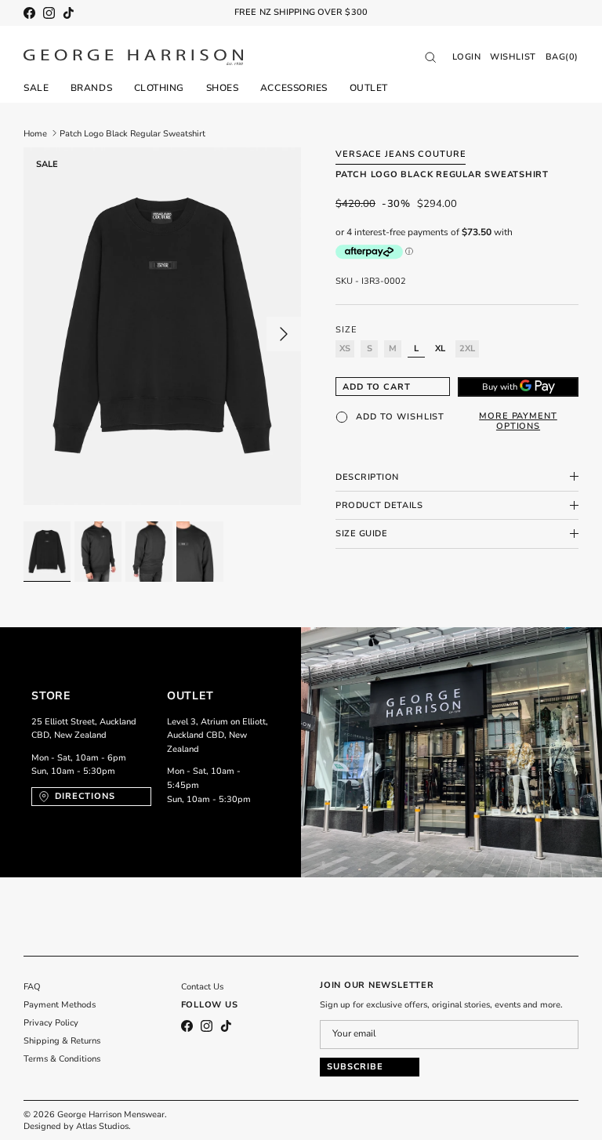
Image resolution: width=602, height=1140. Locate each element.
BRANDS (91, 88)
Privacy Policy (51, 1023)
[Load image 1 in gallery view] (162, 326)
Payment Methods (60, 1005)
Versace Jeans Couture (400, 154)
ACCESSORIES (294, 88)
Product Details (378, 505)
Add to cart (377, 387)
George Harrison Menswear (111, 1114)
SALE (36, 88)
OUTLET (369, 88)
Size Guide (361, 533)
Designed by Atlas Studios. (77, 1126)
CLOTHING (159, 88)
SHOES (222, 88)
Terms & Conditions (62, 1059)
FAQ (32, 987)
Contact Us (202, 987)
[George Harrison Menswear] (133, 57)
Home (35, 133)
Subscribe (355, 1067)
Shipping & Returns (62, 1041)
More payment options (518, 421)
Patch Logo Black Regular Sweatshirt (132, 133)
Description (367, 477)
